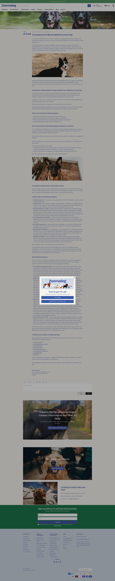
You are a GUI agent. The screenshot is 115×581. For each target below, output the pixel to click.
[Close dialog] (74, 277)
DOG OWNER (57, 297)
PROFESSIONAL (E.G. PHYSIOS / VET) (57, 301)
